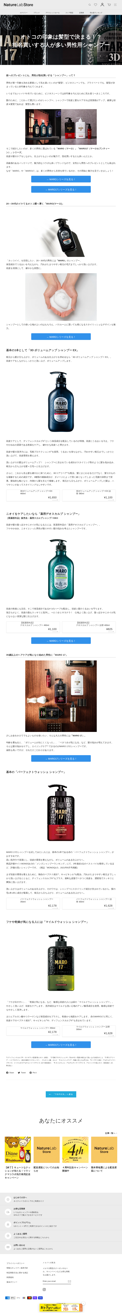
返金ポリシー (12, 1282)
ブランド (36, 13)
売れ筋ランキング (96, 13)
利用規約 (10, 1277)
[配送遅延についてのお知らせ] (47, 1150)
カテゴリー (24, 13)
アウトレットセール (53, 13)
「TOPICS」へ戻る (62, 1094)
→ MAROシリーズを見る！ (61, 179)
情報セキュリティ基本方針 (17, 1268)
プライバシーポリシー (15, 1263)
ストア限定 (69, 13)
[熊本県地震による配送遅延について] (104, 1150)
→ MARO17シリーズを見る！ (61, 189)
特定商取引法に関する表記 (17, 1273)
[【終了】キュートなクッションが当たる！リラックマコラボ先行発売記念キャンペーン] (18, 1150)
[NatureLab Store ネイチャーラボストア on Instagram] (44, 1289)
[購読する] (69, 1281)
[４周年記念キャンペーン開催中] (75, 1150)
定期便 (81, 13)
